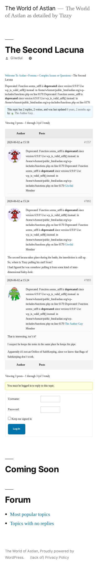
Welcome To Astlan (15, 75)
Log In (16, 428)
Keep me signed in (22, 419)
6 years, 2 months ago (78, 109)
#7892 (87, 201)
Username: (14, 399)
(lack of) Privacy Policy (49, 557)
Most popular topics (30, 514)
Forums (32, 75)
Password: (13, 409)
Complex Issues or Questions (55, 75)
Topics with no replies (32, 523)
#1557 (87, 142)
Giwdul (16, 58)
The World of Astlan (30, 8)
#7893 (87, 280)
